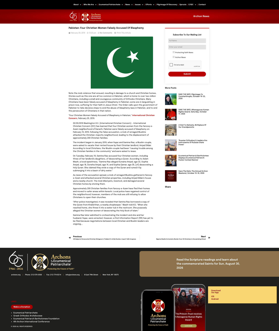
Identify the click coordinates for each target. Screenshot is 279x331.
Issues (138, 5)
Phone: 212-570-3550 (33, 275)
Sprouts (182, 5)
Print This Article (124, 33)
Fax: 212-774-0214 (53, 275)
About (76, 5)
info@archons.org (73, 275)
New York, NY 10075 (111, 275)
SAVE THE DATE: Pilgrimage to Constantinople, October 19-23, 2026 (192, 96)
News (127, 5)
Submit (187, 74)
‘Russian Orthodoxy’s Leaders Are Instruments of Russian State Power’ (193, 143)
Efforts (149, 5)
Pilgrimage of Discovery (167, 5)
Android (215, 299)
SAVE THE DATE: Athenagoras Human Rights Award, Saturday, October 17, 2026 (194, 112)
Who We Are (89, 5)
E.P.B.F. (191, 5)
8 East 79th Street (91, 275)
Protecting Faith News (184, 53)
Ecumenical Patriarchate (109, 5)
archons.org (15, 275)
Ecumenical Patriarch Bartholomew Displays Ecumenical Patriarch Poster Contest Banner (194, 158)
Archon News (180, 57)
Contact (202, 5)
